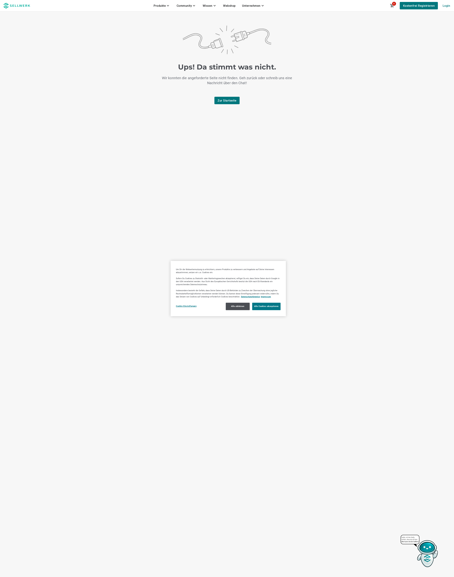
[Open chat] (419, 551)
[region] (228, 288)
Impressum (266, 296)
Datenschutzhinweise (250, 296)
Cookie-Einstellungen (186, 306)
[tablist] (209, 5)
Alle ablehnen (237, 306)
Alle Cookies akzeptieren (266, 306)
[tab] (161, 5)
